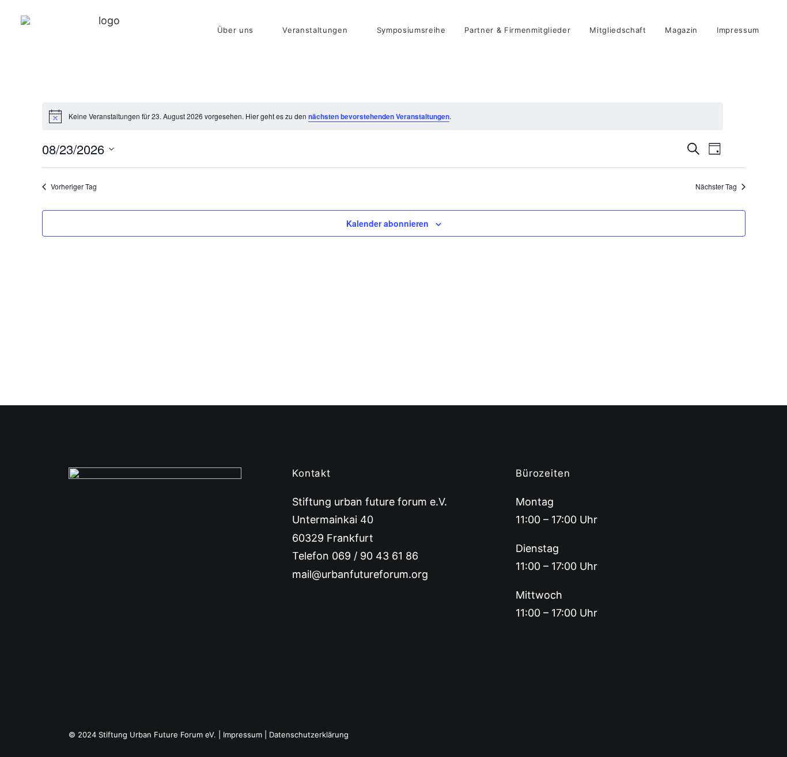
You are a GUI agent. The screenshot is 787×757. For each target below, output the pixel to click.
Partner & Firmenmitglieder (517, 30)
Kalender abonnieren (387, 223)
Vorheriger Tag (74, 186)
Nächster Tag (716, 186)
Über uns (235, 30)
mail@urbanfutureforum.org (360, 574)
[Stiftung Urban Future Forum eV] (104, 30)
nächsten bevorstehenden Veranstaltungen (378, 116)
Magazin (681, 30)
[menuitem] (240, 30)
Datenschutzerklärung (309, 734)
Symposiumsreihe (411, 30)
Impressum (738, 30)
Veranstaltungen (314, 30)
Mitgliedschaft (617, 30)
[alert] (382, 116)
